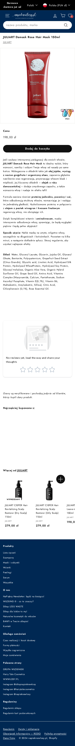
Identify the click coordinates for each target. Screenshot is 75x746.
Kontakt (7, 626)
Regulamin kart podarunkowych (19, 713)
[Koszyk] (63, 15)
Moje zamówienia (12, 655)
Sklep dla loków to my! (15, 611)
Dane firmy (9, 738)
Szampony (8, 557)
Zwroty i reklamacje (28, 729)
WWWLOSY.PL (11, 679)
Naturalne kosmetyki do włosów (19, 616)
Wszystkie (8, 582)
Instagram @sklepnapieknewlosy (19, 684)
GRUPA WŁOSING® (13, 669)
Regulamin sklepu (12, 708)
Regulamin (9, 729)
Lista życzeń (9, 552)
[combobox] (37, 25)
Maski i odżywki (11, 562)
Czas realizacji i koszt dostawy (19, 640)
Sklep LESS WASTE (13, 606)
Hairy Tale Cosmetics (14, 674)
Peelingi (7, 572)
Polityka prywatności (55, 733)
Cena (6, 131)
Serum (6, 577)
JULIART (7, 42)
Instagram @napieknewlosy (17, 694)
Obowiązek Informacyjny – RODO (22, 733)
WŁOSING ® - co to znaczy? (18, 601)
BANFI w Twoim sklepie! (15, 621)
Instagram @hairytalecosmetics (19, 689)
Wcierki (7, 567)
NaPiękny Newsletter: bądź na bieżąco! (23, 596)
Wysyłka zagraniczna (14, 650)
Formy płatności (11, 645)
